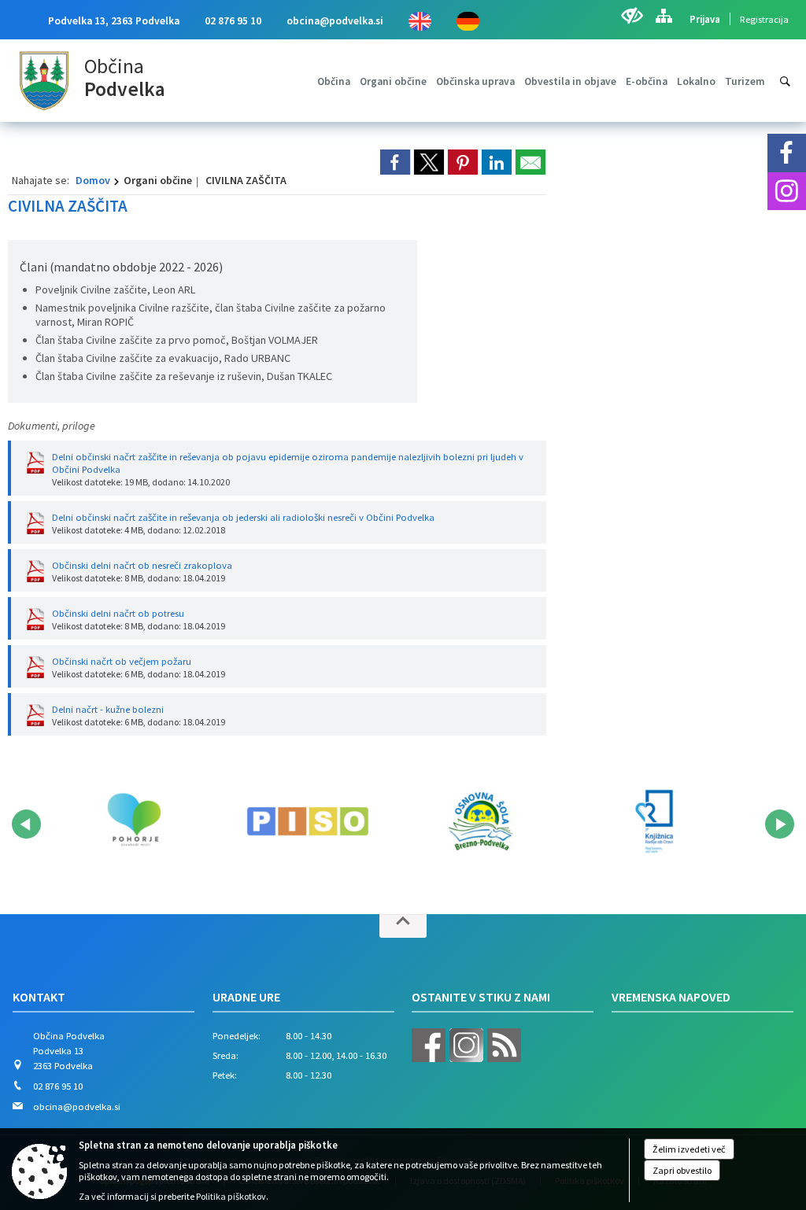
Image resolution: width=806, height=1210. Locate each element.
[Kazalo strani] (663, 15)
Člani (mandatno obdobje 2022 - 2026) (121, 267)
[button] (26, 824)
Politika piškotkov (231, 1196)
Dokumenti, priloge (51, 426)
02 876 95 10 (233, 21)
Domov (93, 180)
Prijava (705, 19)
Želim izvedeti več (689, 1149)
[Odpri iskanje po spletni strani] (785, 81)
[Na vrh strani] (403, 926)
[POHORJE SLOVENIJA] (134, 821)
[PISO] (307, 821)
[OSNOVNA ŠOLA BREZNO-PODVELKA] (481, 821)
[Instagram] (786, 191)
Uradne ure (246, 997)
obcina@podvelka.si (335, 21)
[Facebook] (786, 153)
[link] (395, 162)
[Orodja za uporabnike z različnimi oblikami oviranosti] (631, 15)
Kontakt (39, 997)
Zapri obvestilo (682, 1170)
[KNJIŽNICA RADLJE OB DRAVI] (654, 821)
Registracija (764, 19)
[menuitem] (333, 81)
